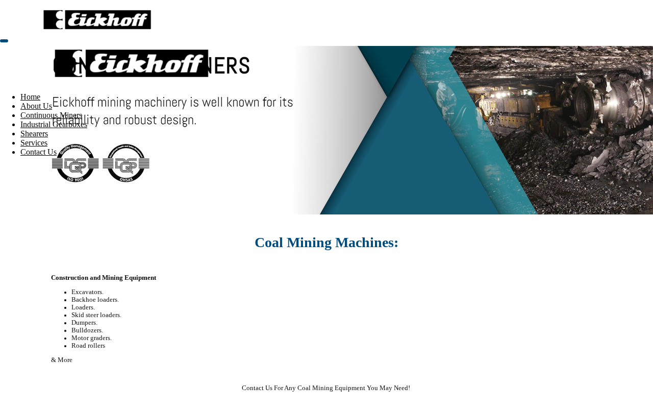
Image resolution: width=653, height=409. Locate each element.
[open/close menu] (4, 40)
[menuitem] (30, 96)
